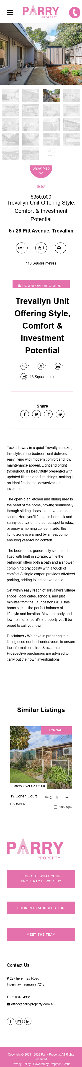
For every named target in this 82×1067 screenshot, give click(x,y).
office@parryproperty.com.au (32, 1004)
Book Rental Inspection (41, 908)
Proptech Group (60, 1064)
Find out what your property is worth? (41, 878)
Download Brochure (42, 286)
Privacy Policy (21, 1064)
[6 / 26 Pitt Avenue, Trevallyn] (41, 54)
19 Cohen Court (23, 796)
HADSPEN (17, 804)
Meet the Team (41, 934)
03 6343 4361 (20, 997)
